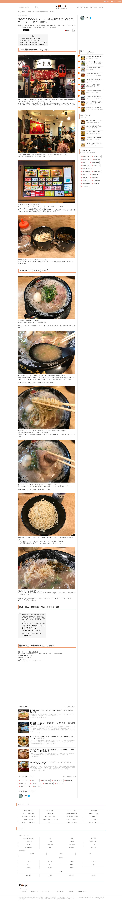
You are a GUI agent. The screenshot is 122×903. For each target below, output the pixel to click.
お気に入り (69, 30)
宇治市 (93, 875)
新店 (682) (85, 162)
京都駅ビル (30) (24, 783)
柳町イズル (88, 58)
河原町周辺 (28, 841)
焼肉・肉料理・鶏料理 (72, 816)
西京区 (28, 867)
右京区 (28, 861)
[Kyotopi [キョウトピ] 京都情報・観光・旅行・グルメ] (61, 8)
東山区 (50, 861)
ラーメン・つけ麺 (94, 813)
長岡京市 (71, 875)
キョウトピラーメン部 (34, 717)
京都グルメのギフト (83, 891)
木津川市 (28, 875)
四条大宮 (71, 847)
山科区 (93, 861)
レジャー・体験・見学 (28, 822)
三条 (50, 838)
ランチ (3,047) (86, 156)
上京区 (72, 867)
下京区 (93, 864)
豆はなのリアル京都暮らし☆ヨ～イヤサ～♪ (39, 743)
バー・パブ (93, 816)
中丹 (61, 853)
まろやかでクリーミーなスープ (29, 40)
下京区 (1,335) (34, 780)
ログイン (101, 7)
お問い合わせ (34, 891)
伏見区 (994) (97, 159)
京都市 (61, 857)
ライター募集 (45, 891)
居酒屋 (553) (97, 183)
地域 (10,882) (37, 786)
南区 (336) (85, 177)
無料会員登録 (93, 7)
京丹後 (32, 853)
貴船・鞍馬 (72, 844)
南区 (50, 864)
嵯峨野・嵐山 (93, 841)
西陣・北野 (28, 847)
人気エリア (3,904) (36, 783)
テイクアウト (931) (87, 168)
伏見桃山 (28, 844)
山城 (61, 871)
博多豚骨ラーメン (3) (25, 786)
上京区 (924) (94, 177)
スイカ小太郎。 (90, 103)
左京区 (72, 861)
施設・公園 (93, 810)
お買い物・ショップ (71, 819)
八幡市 (50, 875)
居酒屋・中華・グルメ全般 (50, 819)
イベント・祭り (71, 810)
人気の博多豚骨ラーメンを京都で (30, 38)
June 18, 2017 (27, 635)
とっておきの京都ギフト (81, 7)
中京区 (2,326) (97, 156)
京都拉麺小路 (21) (57, 780)
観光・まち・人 (28, 810)
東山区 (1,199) (86, 180)
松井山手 (50, 844)
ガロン (31, 756)
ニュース (93, 819)
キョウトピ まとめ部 (91, 109)
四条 (72, 838)
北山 (93, 844)
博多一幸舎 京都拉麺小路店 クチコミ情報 (33, 42)
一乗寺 (72, 841)
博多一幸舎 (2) (59, 783)
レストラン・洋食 (28, 819)
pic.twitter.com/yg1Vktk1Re (31, 630)
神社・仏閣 (50, 810)
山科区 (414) (86, 186)
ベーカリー (50, 813)
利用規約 (71, 891)
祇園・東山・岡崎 (28, 838)
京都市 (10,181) (46, 780)
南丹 (90, 853)
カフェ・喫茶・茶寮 (28, 813)
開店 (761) (85, 174)
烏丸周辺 (93, 838)
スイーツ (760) (86, 183)
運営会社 (24, 891)
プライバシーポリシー (58, 891)
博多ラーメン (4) (48, 783)
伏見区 (72, 864)
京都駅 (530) (69, 780)
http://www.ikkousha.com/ (33, 661)
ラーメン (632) (23, 780)
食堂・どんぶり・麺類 (28, 816)
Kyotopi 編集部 (89, 86)
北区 (28, 864)
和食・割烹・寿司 (50, 816)
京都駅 (50, 841)
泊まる (50, 822)
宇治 (50, 847)
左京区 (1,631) (95, 162)
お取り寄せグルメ (94, 822)
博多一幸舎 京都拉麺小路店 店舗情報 (32, 44)
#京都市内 (35, 626)
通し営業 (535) (86, 171)
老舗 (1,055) (96, 165)
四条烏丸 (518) (95, 174)
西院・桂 (93, 847)
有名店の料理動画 (72, 822)
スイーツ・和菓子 (72, 813)
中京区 (50, 867)
